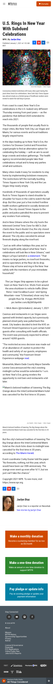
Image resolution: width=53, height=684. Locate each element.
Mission (8, 632)
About (7, 628)
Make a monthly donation (26, 536)
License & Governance (14, 645)
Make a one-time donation (26, 563)
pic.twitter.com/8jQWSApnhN (26, 302)
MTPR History (10, 635)
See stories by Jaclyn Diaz (29, 510)
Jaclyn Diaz (16, 39)
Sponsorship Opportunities (16, 637)
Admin (8, 641)
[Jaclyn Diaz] (8, 503)
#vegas (29, 299)
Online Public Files (12, 651)
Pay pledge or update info (26, 589)
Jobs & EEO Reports (13, 653)
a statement (34, 256)
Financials (9, 647)
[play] (4, 681)
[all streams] (49, 681)
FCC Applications (12, 649)
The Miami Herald (25, 453)
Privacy (8, 639)
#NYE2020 (38, 299)
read (26, 358)
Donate (44, 4)
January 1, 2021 (41, 308)
